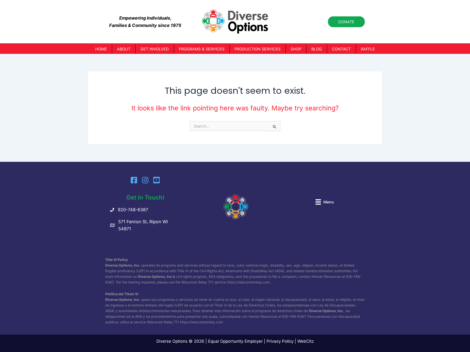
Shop (296, 49)
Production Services (258, 49)
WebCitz (305, 341)
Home (101, 49)
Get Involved (155, 49)
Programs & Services (201, 49)
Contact (341, 49)
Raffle (368, 49)
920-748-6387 (133, 209)
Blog (316, 49)
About (123, 49)
